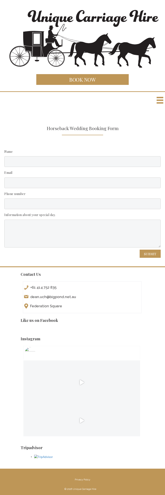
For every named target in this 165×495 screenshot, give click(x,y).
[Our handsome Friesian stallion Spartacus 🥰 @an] (120, 383)
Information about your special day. (30, 215)
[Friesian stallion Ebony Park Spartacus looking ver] (44, 383)
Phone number (15, 194)
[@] (36, 352)
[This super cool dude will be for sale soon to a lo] (82, 421)
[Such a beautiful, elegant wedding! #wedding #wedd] (44, 421)
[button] (82, 79)
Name (8, 152)
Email (8, 173)
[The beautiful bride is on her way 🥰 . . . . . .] (120, 421)
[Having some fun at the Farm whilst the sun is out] (82, 383)
